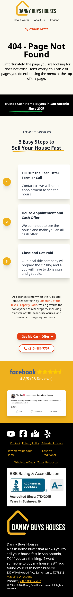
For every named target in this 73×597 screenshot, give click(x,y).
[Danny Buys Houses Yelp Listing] (47, 434)
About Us (39, 20)
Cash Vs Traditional (49, 453)
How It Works (21, 20)
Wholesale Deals (24, 462)
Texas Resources (48, 462)
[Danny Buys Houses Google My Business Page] (35, 434)
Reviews (54, 20)
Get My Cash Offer (35, 336)
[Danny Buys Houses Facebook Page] (23, 434)
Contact (15, 443)
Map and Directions (19, 576)
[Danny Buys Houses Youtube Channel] (11, 434)
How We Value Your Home (19, 453)
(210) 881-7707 (30, 581)
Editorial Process (52, 443)
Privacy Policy (30, 443)
